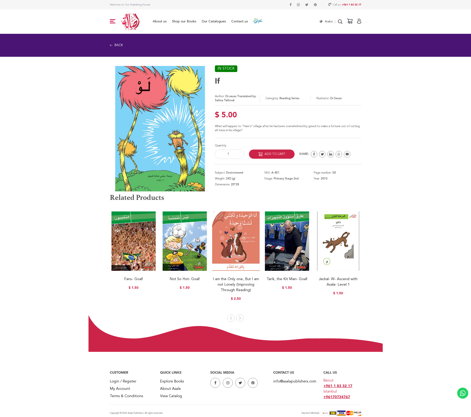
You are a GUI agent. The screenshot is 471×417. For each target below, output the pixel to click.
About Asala (170, 389)
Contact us (239, 21)
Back (118, 45)
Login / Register (123, 381)
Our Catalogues (214, 21)
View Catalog (171, 396)
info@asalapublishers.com (294, 381)
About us (160, 21)
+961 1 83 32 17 (351, 4)
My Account (120, 389)
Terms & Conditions (126, 396)
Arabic (329, 21)
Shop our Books (184, 21)
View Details (133, 262)
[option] (133, 253)
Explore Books (172, 381)
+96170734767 (336, 397)
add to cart (275, 154)
